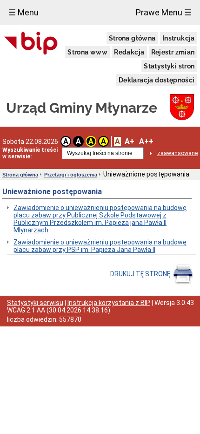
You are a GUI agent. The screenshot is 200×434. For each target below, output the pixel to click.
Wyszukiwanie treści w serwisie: (30, 153)
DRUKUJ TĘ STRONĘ (141, 274)
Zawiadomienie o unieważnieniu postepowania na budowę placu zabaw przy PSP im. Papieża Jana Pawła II (100, 245)
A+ (129, 141)
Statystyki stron (169, 66)
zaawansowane (177, 153)
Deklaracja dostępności (157, 80)
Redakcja (129, 52)
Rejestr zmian (173, 52)
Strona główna (132, 38)
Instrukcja (178, 38)
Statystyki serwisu (35, 302)
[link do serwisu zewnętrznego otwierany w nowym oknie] (31, 43)
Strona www (87, 52)
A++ (146, 141)
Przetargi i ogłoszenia (70, 174)
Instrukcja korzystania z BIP (108, 302)
